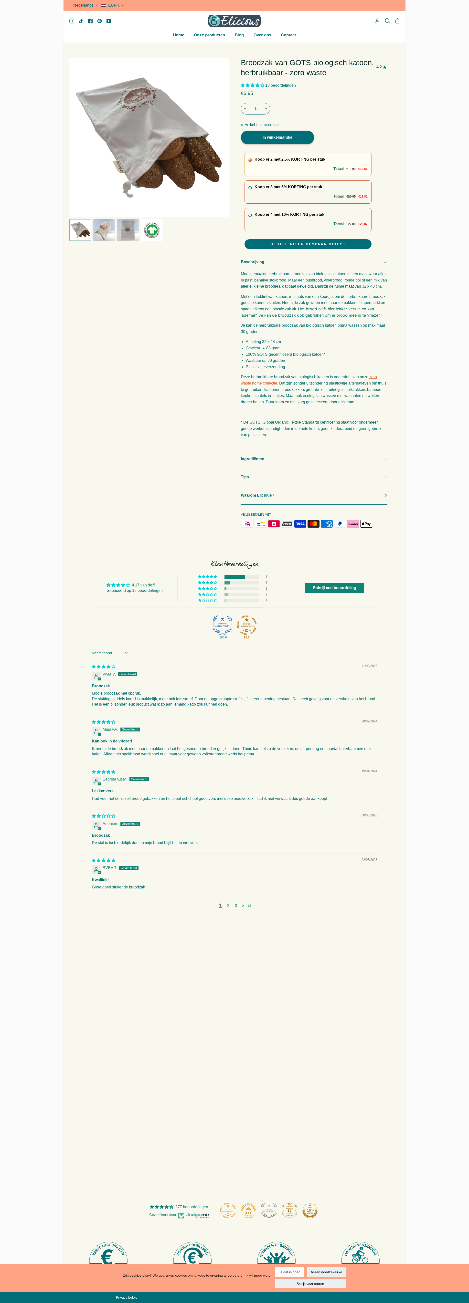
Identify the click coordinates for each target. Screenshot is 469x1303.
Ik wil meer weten (258, 1275)
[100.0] (222, 625)
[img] (103, 667)
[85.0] (246, 625)
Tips (245, 477)
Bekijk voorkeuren (310, 1284)
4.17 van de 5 (143, 585)
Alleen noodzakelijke (326, 1272)
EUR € (114, 5)
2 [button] (228, 906)
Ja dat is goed (289, 1272)
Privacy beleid (127, 1297)
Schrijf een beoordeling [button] (334, 588)
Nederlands (83, 5)
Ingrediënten (252, 459)
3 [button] (236, 906)
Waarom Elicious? (257, 495)
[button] (253, 85)
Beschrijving (252, 262)
